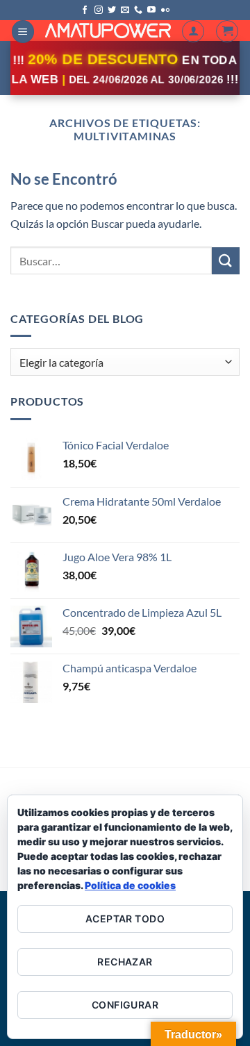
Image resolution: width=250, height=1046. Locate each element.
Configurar (125, 1005)
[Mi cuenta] (193, 31)
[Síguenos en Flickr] (165, 10)
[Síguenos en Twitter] (112, 10)
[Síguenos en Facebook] (85, 10)
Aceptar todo (125, 918)
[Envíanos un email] (125, 10)
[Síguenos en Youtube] (151, 10)
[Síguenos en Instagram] (98, 10)
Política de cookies (130, 885)
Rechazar (124, 962)
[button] (23, 31)
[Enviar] (226, 260)
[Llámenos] (138, 10)
